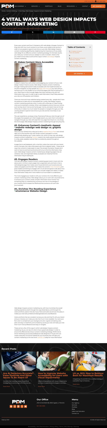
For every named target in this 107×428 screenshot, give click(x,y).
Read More (6, 386)
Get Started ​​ (78, 73)
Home (3, 11)
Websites (47, 28)
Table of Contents (76, 47)
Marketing (25, 28)
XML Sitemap (68, 426)
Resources (71, 6)
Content (35, 137)
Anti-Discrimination (43, 426)
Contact (85, 6)
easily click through (45, 88)
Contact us (41, 337)
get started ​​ (97, 6)
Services (34, 6)
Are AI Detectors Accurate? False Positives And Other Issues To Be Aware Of (18, 375)
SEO (42, 28)
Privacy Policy (54, 426)
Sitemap (76, 426)
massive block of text (49, 131)
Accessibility (32, 426)
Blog (59, 6)
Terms (61, 426)
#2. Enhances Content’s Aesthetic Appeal (77, 58)
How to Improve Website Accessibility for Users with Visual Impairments (53, 375)
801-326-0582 (101, 1)
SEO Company (19, 6)
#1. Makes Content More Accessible (75, 51)
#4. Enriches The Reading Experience (75, 65)
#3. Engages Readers (77, 62)
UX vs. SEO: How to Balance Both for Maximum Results (88, 374)
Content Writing (12, 11)
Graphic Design (17, 28)
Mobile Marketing (35, 28)
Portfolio (48, 6)
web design (50, 56)
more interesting (55, 167)
